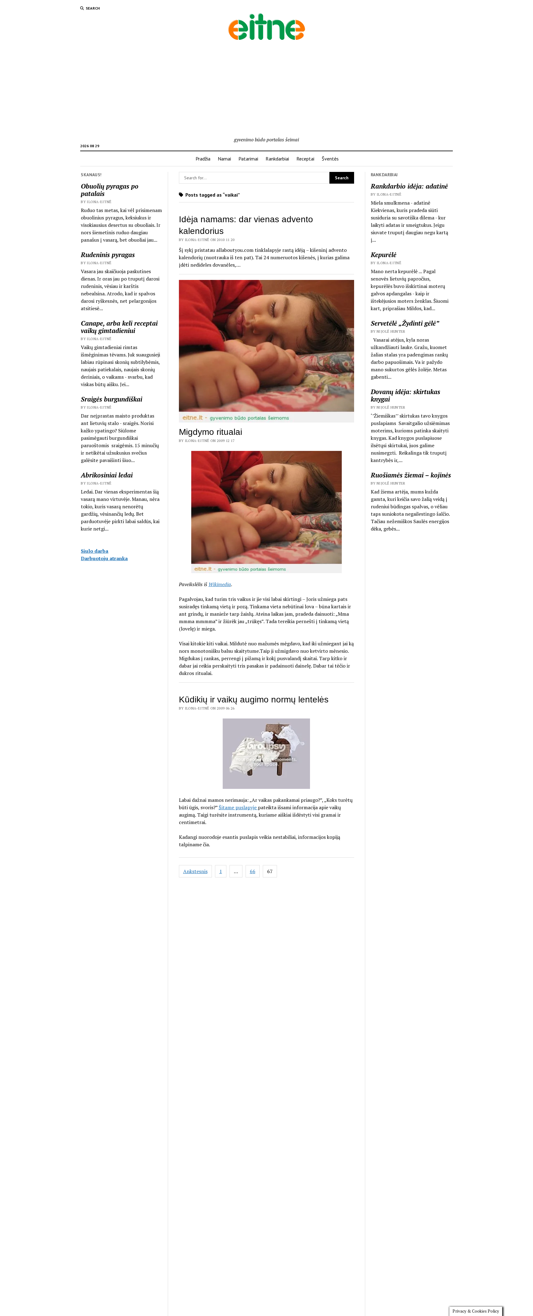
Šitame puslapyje (238, 807)
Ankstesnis (195, 871)
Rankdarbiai (277, 159)
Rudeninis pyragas (108, 254)
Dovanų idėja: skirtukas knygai (405, 395)
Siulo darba (94, 551)
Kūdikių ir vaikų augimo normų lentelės (253, 699)
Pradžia (203, 159)
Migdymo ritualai (210, 432)
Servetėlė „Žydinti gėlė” (405, 323)
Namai (224, 159)
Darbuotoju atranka (104, 558)
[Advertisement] (266, 89)
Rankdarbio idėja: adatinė (409, 186)
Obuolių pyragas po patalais (109, 189)
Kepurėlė (383, 254)
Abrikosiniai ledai (107, 475)
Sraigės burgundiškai (111, 399)
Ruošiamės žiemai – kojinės (411, 475)
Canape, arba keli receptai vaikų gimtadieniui (119, 326)
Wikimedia (220, 584)
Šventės (330, 159)
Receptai (305, 159)
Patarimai (248, 159)
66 (252, 871)
